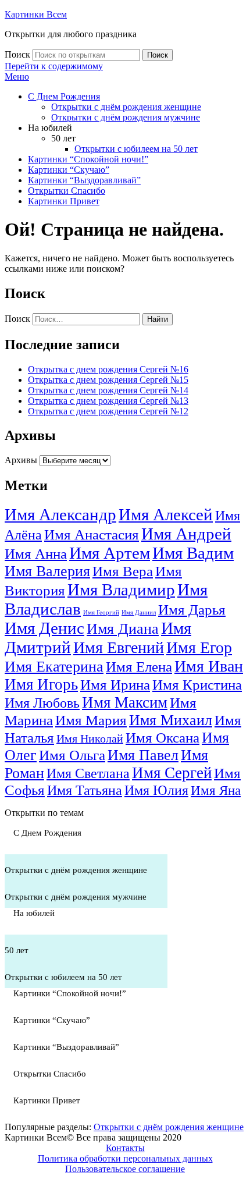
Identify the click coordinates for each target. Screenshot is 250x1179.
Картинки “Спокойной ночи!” (88, 159)
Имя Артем (109, 553)
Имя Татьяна (84, 790)
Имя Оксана (162, 737)
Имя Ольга (72, 755)
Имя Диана (123, 628)
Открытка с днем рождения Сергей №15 (108, 380)
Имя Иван (208, 666)
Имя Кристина (197, 685)
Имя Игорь (41, 684)
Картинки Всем (36, 14)
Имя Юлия (156, 790)
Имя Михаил (170, 720)
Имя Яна (216, 790)
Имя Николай (89, 738)
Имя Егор (199, 647)
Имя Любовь (42, 703)
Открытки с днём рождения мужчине (125, 117)
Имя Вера (122, 571)
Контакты (125, 1148)
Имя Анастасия (91, 534)
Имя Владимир (121, 589)
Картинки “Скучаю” (68, 170)
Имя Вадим (193, 553)
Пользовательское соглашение (125, 1169)
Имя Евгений (118, 647)
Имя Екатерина (54, 666)
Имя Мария (91, 720)
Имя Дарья (192, 609)
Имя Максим (124, 702)
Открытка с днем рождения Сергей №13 (108, 401)
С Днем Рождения (64, 96)
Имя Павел (143, 755)
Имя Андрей (186, 533)
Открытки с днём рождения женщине (126, 107)
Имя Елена (139, 666)
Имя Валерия (47, 571)
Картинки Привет (63, 201)
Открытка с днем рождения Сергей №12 (108, 411)
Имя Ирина (115, 685)
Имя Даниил (139, 612)
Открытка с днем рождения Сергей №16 (108, 369)
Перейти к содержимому (54, 66)
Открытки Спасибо (66, 191)
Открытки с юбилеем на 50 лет (136, 149)
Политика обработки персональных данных (125, 1158)
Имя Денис (44, 628)
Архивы (21, 460)
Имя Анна (36, 554)
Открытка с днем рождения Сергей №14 (108, 390)
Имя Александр (60, 514)
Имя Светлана (88, 773)
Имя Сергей (172, 773)
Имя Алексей (166, 514)
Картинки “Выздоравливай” (84, 180)
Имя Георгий (101, 612)
